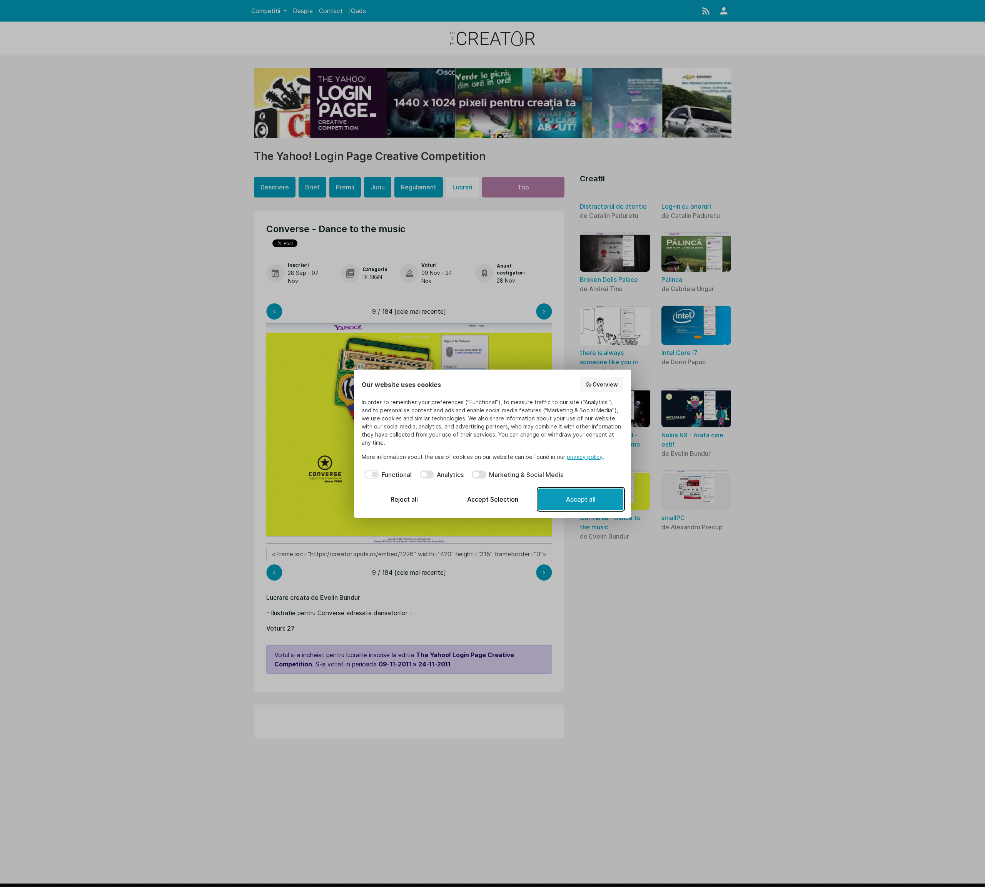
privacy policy (585, 457)
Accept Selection (492, 499)
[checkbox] (387, 474)
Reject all (404, 499)
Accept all (581, 499)
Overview (605, 384)
